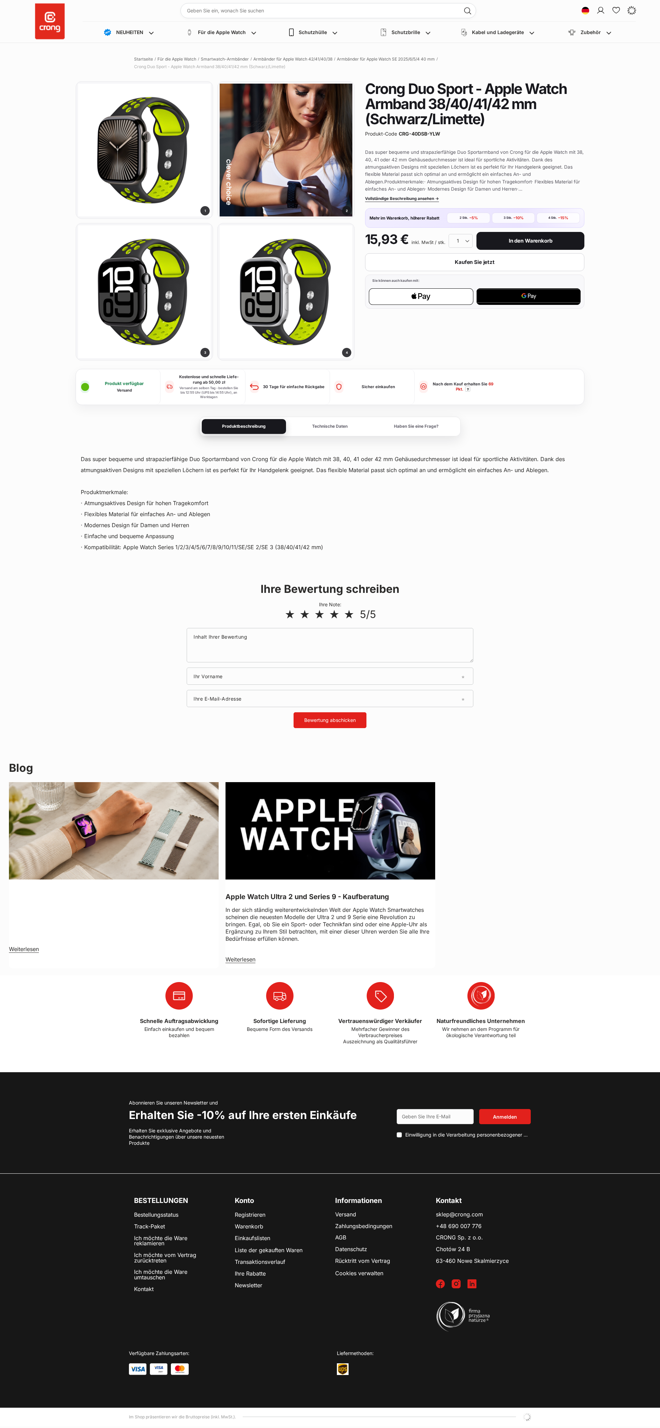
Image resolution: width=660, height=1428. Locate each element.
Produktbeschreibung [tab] (244, 426)
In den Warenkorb (530, 240)
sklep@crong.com (459, 1214)
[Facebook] (444, 1284)
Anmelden (505, 1117)
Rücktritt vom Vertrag (362, 1261)
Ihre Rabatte (250, 1274)
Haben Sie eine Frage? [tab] (416, 426)
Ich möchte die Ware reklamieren (160, 1241)
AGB (340, 1237)
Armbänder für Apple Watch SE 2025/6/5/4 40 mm (386, 59)
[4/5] (334, 614)
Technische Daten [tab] (330, 426)
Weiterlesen (24, 949)
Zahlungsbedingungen (363, 1226)
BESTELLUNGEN (161, 1200)
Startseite (143, 59)
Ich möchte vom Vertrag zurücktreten (165, 1258)
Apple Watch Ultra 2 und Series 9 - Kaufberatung (307, 897)
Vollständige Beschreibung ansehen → (402, 198)
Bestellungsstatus (156, 1215)
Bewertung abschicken (330, 720)
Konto (244, 1200)
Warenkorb (249, 1226)
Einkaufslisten (252, 1238)
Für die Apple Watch (176, 59)
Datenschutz (351, 1249)
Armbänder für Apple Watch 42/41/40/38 (292, 59)
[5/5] (349, 614)
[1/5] (290, 614)
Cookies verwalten (359, 1273)
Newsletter (248, 1285)
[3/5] (319, 614)
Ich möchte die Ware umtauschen (160, 1274)
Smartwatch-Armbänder (225, 59)
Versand (345, 1214)
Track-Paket (149, 1226)
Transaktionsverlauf (260, 1262)
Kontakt (144, 1289)
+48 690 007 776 (459, 1226)
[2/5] (304, 614)
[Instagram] (460, 1284)
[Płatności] (137, 1369)
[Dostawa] (343, 1369)
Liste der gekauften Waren (268, 1250)
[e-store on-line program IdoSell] (527, 1417)
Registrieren (250, 1215)
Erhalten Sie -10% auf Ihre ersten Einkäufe (243, 1115)
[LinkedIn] (475, 1284)
